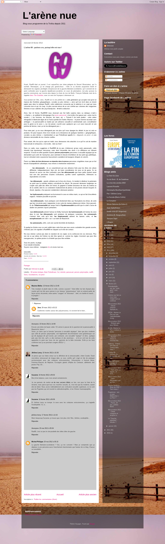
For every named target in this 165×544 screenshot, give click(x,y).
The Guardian (38, 95)
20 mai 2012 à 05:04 (46, 428)
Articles (110, 76)
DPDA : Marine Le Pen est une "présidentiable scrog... (114, 315)
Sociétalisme (33, 275)
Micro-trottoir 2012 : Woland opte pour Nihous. (114, 323)
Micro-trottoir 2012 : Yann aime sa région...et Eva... (114, 371)
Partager (27, 265)
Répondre (35, 299)
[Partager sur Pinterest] (62, 269)
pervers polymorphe (81, 272)
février (111, 284)
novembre (112, 256)
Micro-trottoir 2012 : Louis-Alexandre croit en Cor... (114, 379)
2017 (109, 235)
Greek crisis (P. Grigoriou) (116, 211)
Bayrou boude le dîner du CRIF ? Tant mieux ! (114, 387)
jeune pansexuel (60, 115)
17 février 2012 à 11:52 (50, 415)
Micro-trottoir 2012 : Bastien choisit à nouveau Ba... (114, 338)
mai (110, 274)
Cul (58, 272)
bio (49, 247)
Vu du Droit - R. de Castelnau (118, 179)
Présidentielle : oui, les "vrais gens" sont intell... (113, 289)
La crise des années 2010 (116, 183)
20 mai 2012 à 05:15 (51, 442)
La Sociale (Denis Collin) (116, 197)
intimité (62, 272)
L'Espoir (110, 222)
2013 (109, 247)
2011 (109, 430)
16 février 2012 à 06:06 (47, 399)
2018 (109, 232)
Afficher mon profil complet (113, 49)
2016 (109, 238)
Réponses (37, 303)
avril (110, 277)
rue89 (91, 272)
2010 (109, 433)
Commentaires (112, 80)
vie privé (41, 275)
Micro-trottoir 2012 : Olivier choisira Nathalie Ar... (114, 306)
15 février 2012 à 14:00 (47, 324)
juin (110, 271)
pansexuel (69, 272)
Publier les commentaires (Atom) (45, 499)
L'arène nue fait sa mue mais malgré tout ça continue (114, 298)
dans (32, 95)
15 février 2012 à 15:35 (51, 353)
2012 (109, 250)
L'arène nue (50, 15)
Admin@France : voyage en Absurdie (114, 363)
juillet (111, 268)
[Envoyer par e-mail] (53, 269)
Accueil (60, 494)
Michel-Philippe (37, 442)
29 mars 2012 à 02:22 (49, 307)
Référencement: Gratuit (33, 515)
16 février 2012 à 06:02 (47, 375)
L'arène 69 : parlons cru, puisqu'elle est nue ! (114, 355)
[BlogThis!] (55, 269)
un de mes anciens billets (61, 382)
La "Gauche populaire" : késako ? (113, 420)
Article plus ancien (87, 494)
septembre (113, 262)
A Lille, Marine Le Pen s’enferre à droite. (114, 330)
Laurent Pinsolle (113, 186)
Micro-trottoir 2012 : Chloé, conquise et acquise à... (114, 412)
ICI (126, 93)
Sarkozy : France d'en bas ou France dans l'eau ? (114, 346)
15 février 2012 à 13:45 (51, 286)
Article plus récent (32, 494)
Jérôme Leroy (37, 353)
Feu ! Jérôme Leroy (114, 194)
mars (111, 281)
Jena (39, 307)
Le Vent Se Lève (113, 176)
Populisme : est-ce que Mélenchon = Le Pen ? (114, 395)
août (110, 265)
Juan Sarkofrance (113, 208)
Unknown (110, 46)
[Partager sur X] (57, 269)
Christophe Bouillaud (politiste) (118, 190)
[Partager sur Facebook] (60, 269)
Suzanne (35, 375)
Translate (38, 35)
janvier (111, 426)
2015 (109, 241)
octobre (111, 259)
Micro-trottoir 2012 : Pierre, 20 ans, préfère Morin (114, 403)
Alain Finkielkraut (50, 272)
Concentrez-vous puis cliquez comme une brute (121, 57)
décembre (112, 253)
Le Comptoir (111, 201)
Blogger (92, 524)
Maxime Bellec (37, 286)
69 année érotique (37, 272)
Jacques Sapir (112, 218)
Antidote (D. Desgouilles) (116, 215)
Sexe (26, 275)
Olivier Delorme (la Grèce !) (117, 204)
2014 (109, 244)
